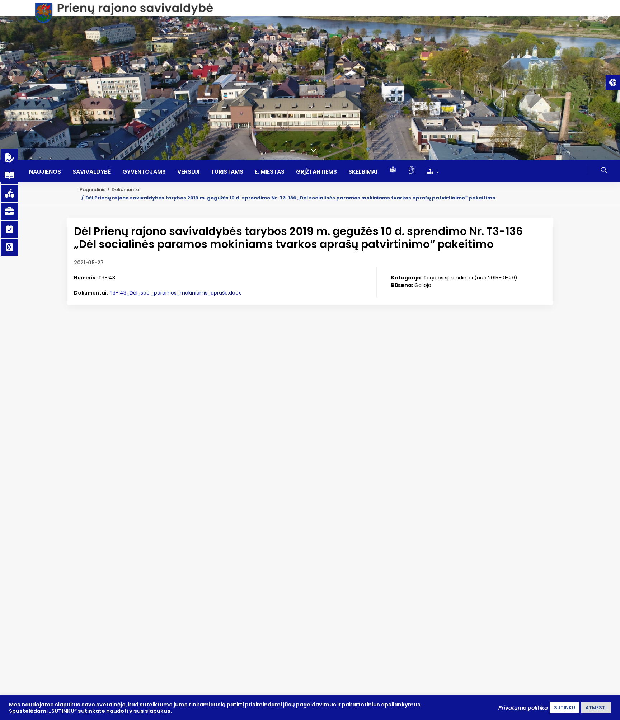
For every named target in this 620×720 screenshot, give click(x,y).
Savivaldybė (91, 172)
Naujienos (45, 172)
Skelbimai (362, 172)
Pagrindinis (92, 189)
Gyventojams (144, 172)
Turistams (227, 172)
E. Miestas (270, 172)
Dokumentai (126, 189)
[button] (613, 82)
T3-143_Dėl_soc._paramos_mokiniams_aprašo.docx (175, 292)
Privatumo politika (523, 708)
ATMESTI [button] (596, 707)
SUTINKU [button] (564, 707)
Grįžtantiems (316, 172)
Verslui (188, 172)
